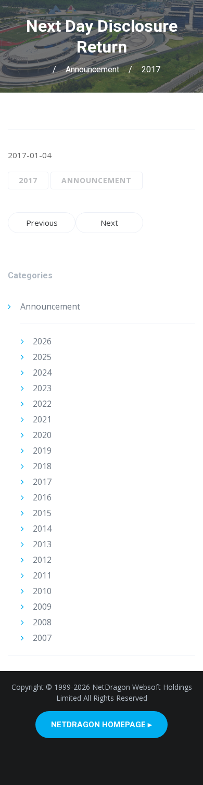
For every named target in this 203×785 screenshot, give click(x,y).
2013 (42, 544)
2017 (151, 69)
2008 (42, 622)
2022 (42, 403)
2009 (42, 606)
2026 (42, 341)
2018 (42, 466)
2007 (42, 638)
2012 (42, 559)
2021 (42, 419)
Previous (42, 222)
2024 (42, 372)
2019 (42, 450)
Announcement (92, 69)
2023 (42, 388)
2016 (42, 497)
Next (109, 222)
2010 (42, 591)
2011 (42, 575)
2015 (42, 513)
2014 (42, 528)
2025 (42, 357)
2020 (42, 435)
